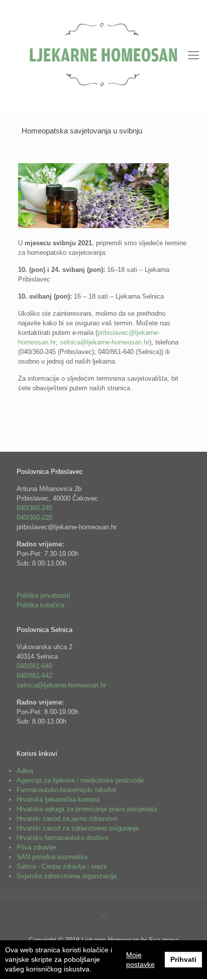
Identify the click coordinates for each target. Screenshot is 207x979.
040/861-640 (34, 666)
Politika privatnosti (43, 595)
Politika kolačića (40, 605)
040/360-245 (34, 508)
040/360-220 (34, 517)
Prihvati (183, 959)
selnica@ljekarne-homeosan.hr (104, 342)
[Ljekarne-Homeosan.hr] (103, 55)
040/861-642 (34, 675)
